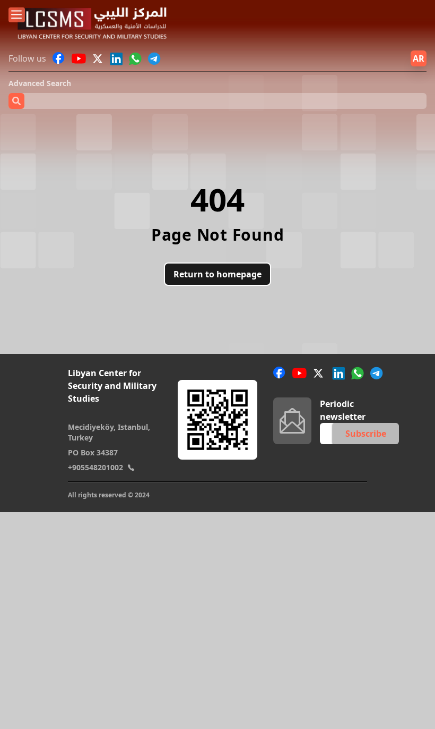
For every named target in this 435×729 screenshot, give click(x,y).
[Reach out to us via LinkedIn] (116, 58)
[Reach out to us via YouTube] (79, 58)
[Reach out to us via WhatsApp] (135, 58)
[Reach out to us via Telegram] (154, 58)
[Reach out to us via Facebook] (59, 58)
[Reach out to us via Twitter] (98, 58)
